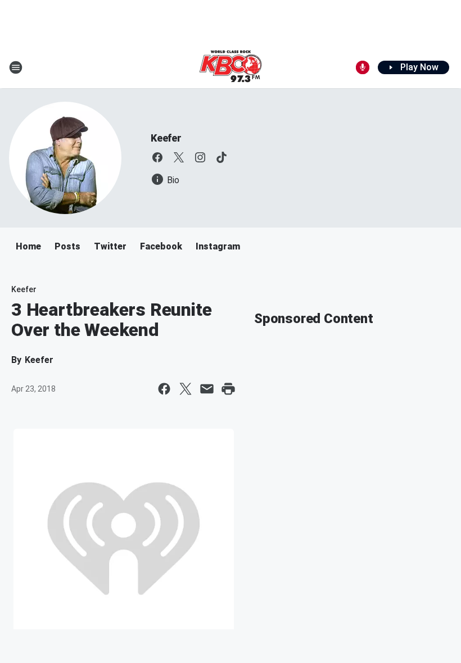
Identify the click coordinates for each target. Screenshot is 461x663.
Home (28, 246)
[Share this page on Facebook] (164, 389)
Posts (67, 246)
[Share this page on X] (185, 389)
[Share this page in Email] (207, 389)
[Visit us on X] (179, 157)
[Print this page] (228, 389)
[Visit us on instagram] (200, 157)
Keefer (166, 138)
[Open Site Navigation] (15, 67)
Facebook (161, 246)
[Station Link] (230, 67)
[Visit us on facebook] (157, 157)
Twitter (110, 246)
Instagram (218, 246)
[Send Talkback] (362, 67)
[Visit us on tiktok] (221, 157)
